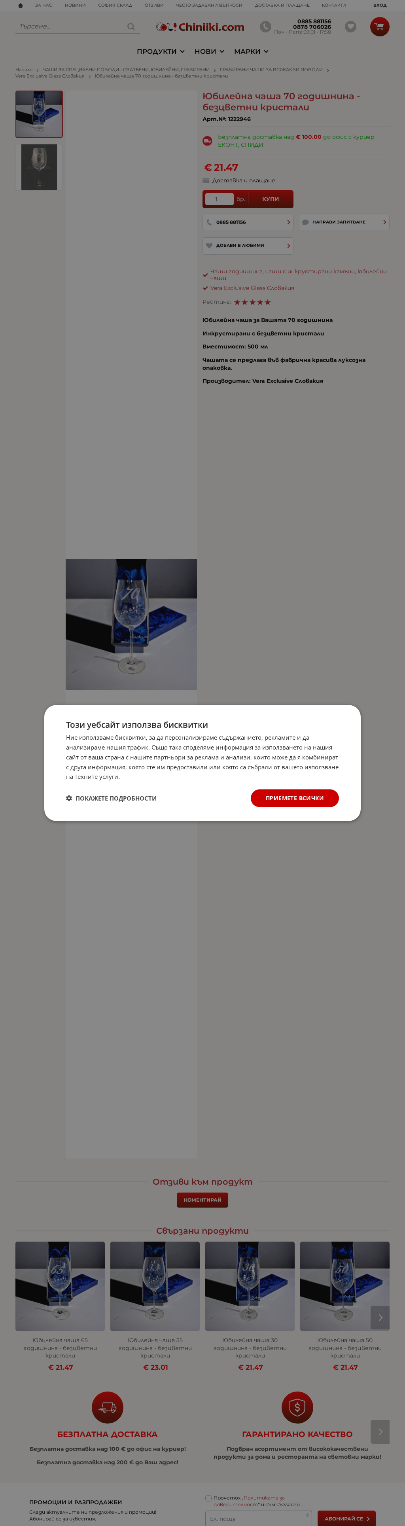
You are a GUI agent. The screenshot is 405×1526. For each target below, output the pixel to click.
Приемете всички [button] (295, 798)
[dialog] (202, 763)
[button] (111, 798)
